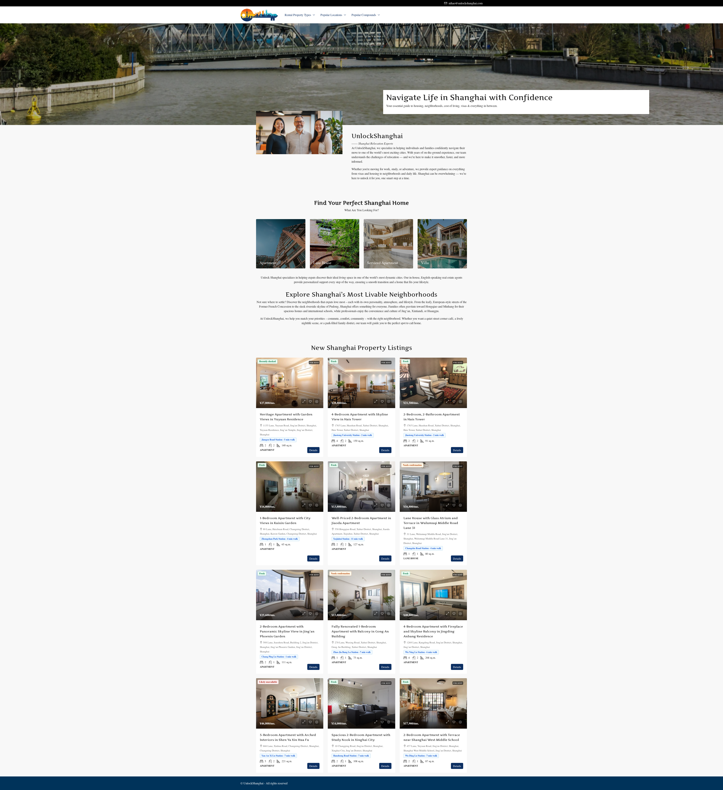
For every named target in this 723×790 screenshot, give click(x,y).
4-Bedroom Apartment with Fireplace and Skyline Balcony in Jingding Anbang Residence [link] (433, 631)
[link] (289, 383)
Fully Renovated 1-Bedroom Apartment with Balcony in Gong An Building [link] (360, 631)
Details (313, 450)
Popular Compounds (364, 15)
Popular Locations (331, 15)
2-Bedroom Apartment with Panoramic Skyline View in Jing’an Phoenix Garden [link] (287, 631)
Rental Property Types (298, 15)
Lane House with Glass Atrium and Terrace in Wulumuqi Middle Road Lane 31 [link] (430, 523)
